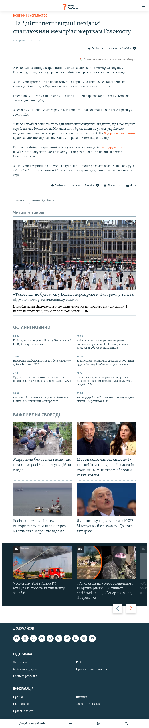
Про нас (18, 697)
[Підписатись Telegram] (67, 638)
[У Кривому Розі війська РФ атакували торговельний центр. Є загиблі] (42, 562)
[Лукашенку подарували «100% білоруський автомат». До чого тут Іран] (106, 499)
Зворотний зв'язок (88, 704)
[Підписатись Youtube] (41, 638)
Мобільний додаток (26, 669)
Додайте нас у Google (32, 723)
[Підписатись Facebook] (16, 638)
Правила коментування (91, 669)
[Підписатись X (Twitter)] (33, 638)
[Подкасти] (98, 723)
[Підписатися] (92, 638)
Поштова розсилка (25, 676)
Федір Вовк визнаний (119, 133)
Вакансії (81, 697)
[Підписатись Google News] (24, 638)
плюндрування (111, 147)
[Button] (96, 48)
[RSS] (75, 638)
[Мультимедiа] (70, 723)
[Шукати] (126, 723)
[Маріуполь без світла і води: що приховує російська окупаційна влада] (42, 438)
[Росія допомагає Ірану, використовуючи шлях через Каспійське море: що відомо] (42, 499)
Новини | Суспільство (30, 15)
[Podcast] (83, 638)
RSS (78, 662)
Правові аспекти (24, 710)
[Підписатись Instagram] (50, 638)
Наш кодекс (21, 704)
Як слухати (20, 662)
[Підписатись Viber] (58, 638)
